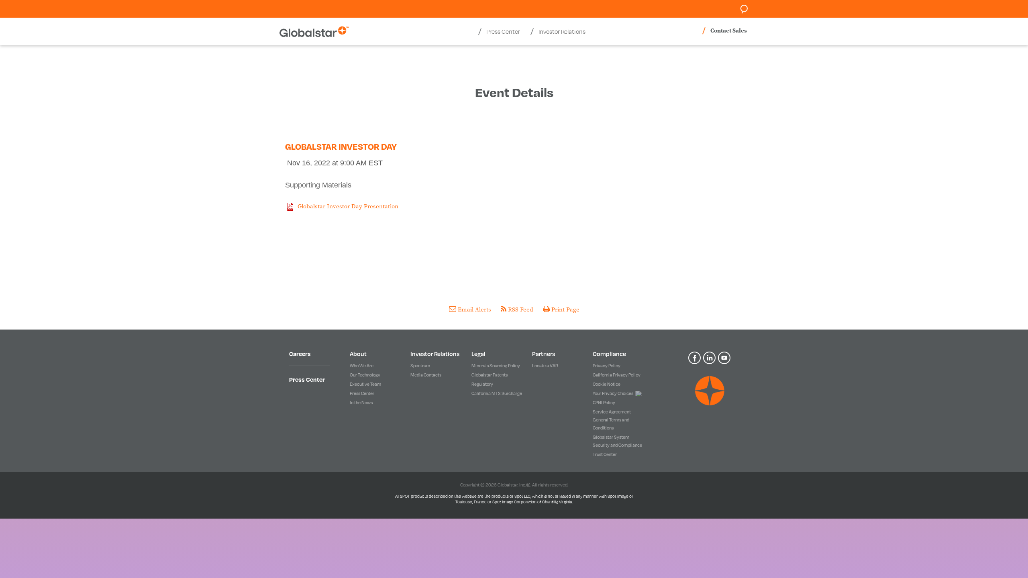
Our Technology (365, 375)
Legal (478, 353)
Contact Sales (728, 30)
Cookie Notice (606, 384)
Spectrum (420, 365)
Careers (300, 353)
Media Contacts (425, 375)
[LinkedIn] (710, 357)
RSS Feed (520, 309)
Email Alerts (474, 309)
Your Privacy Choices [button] (613, 393)
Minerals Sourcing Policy (495, 365)
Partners (543, 353)
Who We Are (361, 365)
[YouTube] (725, 357)
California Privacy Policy (616, 375)
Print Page (564, 309)
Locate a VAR (545, 365)
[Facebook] (695, 357)
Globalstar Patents (489, 375)
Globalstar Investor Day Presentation (348, 206)
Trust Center (605, 454)
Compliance (609, 353)
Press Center (307, 379)
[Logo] (710, 390)
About (358, 353)
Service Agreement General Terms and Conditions (612, 420)
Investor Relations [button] (561, 31)
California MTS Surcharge (496, 393)
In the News (361, 402)
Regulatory (482, 384)
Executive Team (365, 384)
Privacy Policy (606, 365)
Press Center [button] (503, 31)
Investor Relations (434, 353)
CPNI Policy (604, 402)
